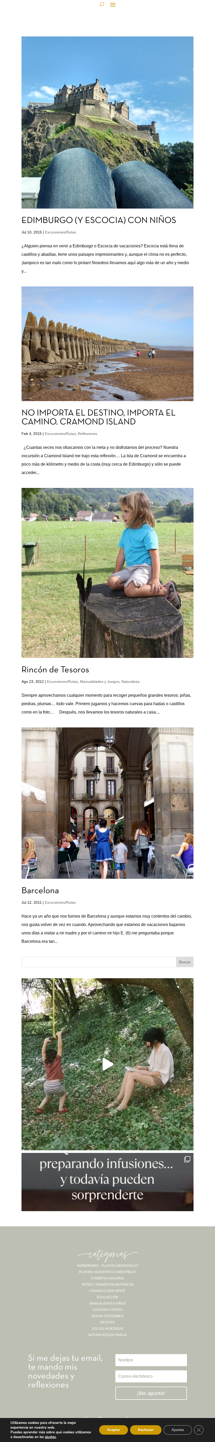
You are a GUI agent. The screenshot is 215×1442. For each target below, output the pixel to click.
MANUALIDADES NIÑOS (108, 1303)
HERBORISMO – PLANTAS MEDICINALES (107, 1266)
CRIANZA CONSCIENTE (107, 1291)
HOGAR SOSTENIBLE (107, 1316)
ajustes (50, 1437)
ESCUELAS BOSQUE (107, 1329)
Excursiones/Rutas (60, 232)
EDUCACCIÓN (107, 1297)
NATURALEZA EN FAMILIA (107, 1335)
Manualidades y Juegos (99, 681)
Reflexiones (87, 434)
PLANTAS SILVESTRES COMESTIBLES (107, 1272)
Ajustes (177, 1429)
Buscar (185, 962)
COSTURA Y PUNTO (107, 1310)
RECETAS (107, 1322)
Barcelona (40, 891)
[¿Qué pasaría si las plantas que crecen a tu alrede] (108, 1064)
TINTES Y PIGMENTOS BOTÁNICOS (107, 1284)
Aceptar (113, 1429)
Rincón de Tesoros (55, 670)
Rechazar (146, 1429)
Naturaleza (130, 681)
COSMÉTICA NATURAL (108, 1278)
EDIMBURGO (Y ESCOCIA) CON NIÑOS (99, 221)
